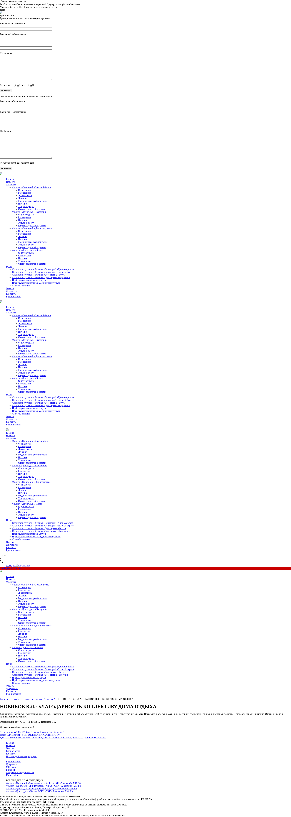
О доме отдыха (26, 214)
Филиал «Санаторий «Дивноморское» (32, 228)
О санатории (24, 190)
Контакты (11, 294)
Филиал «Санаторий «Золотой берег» (31, 187)
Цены (9, 266)
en (14, 565)
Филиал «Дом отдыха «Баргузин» (29, 212)
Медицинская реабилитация (32, 201)
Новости (10, 182)
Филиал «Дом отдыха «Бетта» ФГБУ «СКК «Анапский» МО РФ (39, 791)
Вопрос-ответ (13, 751)
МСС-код (11, 767)
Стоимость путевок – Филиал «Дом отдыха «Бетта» (39, 274)
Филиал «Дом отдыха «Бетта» (27, 250)
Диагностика (25, 195)
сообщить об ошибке (11, 568)
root (28, 732)
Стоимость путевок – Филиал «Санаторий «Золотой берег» (43, 272)
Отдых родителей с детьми (32, 209)
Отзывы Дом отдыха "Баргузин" (47, 732)
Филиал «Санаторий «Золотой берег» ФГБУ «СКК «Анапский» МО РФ (43, 783)
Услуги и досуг (26, 206)
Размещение (24, 192)
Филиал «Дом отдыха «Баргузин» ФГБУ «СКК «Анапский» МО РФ (41, 788)
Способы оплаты (21, 285)
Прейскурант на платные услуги (29, 280)
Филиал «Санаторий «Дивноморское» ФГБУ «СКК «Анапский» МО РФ (43, 786)
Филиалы (11, 184)
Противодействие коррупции (21, 756)
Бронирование (13, 296)
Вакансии (11, 769)
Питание (22, 203)
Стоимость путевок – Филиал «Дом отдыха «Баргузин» (41, 277)
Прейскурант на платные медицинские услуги (36, 283)
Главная (10, 179)
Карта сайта (12, 775)
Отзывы (10, 288)
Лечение (22, 198)
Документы (12, 291)
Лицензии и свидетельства (20, 772)
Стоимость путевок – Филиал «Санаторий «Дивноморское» (43, 269)
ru (7, 565)
